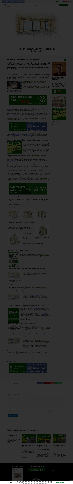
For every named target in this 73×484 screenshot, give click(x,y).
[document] (36, 242)
